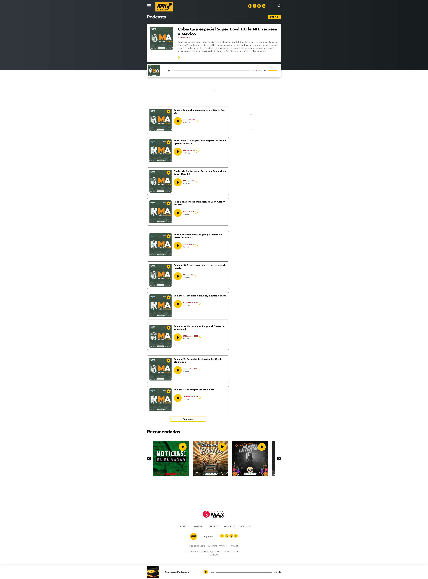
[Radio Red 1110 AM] (164, 7)
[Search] (279, 6)
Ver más (188, 419)
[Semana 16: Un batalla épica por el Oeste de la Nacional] (160, 336)
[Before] (279, 458)
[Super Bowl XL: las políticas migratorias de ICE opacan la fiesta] (160, 150)
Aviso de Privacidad (197, 546)
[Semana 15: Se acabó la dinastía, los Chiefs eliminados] (160, 369)
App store (223, 546)
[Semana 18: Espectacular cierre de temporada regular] (160, 275)
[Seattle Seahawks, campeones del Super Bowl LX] (160, 120)
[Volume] (280, 572)
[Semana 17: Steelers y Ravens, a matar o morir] (160, 305)
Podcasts (229, 526)
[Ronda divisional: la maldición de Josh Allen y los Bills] (160, 211)
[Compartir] (179, 57)
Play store (212, 546)
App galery (234, 546)
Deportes (214, 526)
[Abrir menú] (149, 6)
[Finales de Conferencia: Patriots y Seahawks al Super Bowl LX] (160, 181)
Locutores (245, 526)
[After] (149, 458)
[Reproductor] (206, 572)
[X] (254, 6)
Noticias (198, 526)
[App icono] (259, 6)
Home (183, 526)
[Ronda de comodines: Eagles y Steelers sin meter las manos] (160, 244)
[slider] (211, 71)
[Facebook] (250, 6)
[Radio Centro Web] (263, 6)
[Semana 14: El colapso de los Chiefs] (160, 399)
